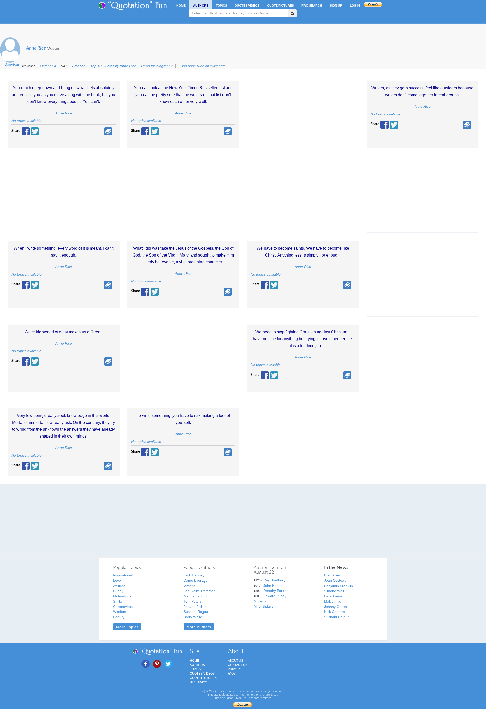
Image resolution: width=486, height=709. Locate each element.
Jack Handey (194, 575)
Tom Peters (193, 601)
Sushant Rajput (196, 612)
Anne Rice (36, 48)
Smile (117, 601)
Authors (200, 5)
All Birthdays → (266, 606)
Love (117, 580)
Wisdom (119, 612)
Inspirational (123, 575)
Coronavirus (123, 607)
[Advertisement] (302, 115)
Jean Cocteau (335, 580)
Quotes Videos (247, 5)
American (12, 65)
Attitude (119, 586)
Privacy (234, 669)
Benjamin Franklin (338, 586)
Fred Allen (332, 575)
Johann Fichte (195, 607)
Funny (118, 591)
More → (260, 601)
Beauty (118, 617)
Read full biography (157, 66)
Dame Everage (196, 580)
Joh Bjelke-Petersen (200, 591)
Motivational (122, 596)
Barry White (193, 617)
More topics (127, 627)
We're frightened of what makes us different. (64, 332)
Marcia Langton (196, 596)
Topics (221, 5)
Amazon (78, 66)
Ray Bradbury (274, 580)
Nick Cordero (334, 612)
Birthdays (198, 682)
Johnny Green (335, 607)
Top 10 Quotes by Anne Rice (113, 66)
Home (181, 5)
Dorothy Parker (275, 591)
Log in (355, 5)
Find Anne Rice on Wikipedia (203, 66)
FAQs (232, 673)
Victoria (189, 586)
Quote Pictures (280, 5)
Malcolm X (332, 601)
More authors (199, 627)
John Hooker (273, 586)
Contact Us (237, 665)
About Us (235, 660)
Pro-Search (311, 5)
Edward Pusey (274, 596)
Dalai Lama (333, 596)
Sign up (336, 5)
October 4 (48, 66)
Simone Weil (334, 591)
